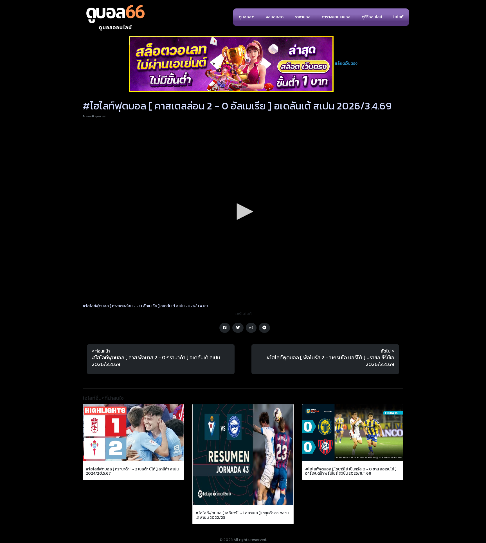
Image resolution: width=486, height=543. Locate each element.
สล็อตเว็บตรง (345, 63)
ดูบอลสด (246, 17)
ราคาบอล (302, 17)
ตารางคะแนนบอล (336, 17)
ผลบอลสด (275, 17)
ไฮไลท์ (398, 17)
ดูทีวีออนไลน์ (372, 17)
